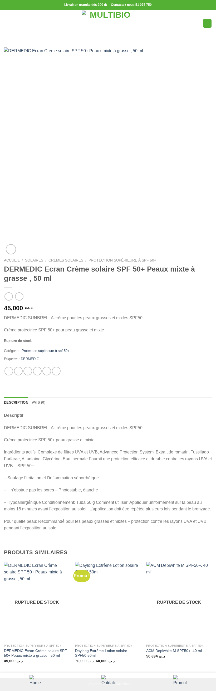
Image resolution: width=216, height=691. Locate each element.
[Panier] (207, 23)
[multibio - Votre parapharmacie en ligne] (108, 23)
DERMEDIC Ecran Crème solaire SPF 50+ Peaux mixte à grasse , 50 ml (35, 653)
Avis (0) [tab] (38, 402)
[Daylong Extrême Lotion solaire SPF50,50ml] (108, 601)
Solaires (34, 260)
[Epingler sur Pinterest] (46, 371)
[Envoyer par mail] (37, 371)
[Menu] (7, 23)
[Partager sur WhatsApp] (8, 371)
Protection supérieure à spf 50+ (122, 260)
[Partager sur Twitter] (27, 371)
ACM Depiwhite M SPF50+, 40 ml (174, 651)
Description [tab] (16, 402)
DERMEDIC (30, 359)
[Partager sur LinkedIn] (56, 371)
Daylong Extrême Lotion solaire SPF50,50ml (101, 653)
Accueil (12, 260)
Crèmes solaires (65, 260)
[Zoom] (11, 249)
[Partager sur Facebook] (18, 371)
